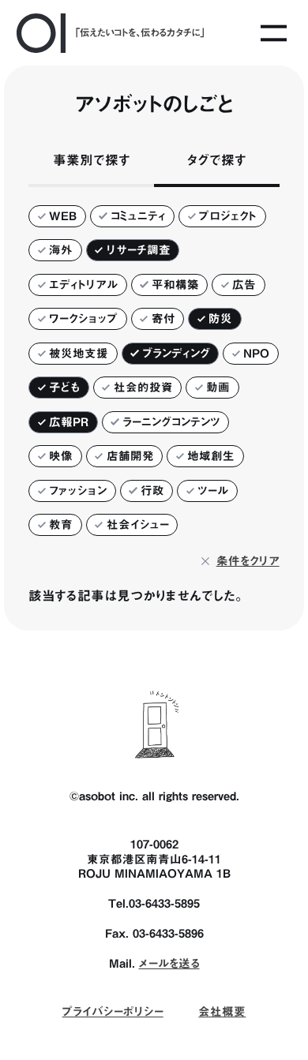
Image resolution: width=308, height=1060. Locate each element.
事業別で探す (91, 160)
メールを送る (169, 963)
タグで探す (216, 160)
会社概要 (222, 1011)
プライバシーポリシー (112, 1011)
